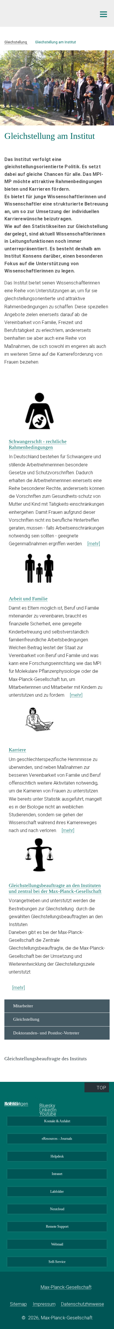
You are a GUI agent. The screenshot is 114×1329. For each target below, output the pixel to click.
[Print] (8, 148)
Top (101, 1088)
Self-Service (57, 1262)
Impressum (44, 1304)
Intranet (57, 1174)
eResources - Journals (57, 1139)
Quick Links (17, 1098)
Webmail (57, 1244)
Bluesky (47, 1105)
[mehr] (93, 543)
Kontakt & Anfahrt (57, 1121)
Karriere (17, 750)
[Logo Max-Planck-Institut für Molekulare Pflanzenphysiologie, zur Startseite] (46, 12)
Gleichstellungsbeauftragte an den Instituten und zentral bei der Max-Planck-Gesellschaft (55, 888)
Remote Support (57, 1226)
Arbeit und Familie (28, 598)
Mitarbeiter (23, 1006)
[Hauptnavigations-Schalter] (103, 14)
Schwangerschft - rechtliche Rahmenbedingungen (38, 444)
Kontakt (12, 1104)
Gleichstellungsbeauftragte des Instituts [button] (46, 1058)
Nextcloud (57, 1209)
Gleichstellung (26, 1019)
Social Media (49, 1098)
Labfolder (57, 1192)
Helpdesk (57, 1156)
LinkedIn (47, 1110)
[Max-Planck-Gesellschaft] (32, 1287)
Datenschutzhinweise (82, 1304)
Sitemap (18, 1304)
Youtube (47, 1114)
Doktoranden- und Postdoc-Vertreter (46, 1033)
